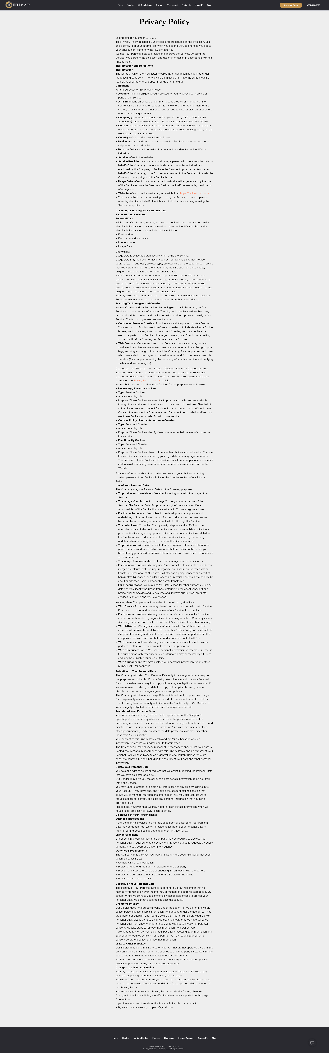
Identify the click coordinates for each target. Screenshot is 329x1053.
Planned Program (185, 1038)
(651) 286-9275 (313, 5)
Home (120, 5)
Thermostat (172, 5)
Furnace (160, 5)
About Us (199, 5)
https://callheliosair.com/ (194, 193)
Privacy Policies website (147, 380)
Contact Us (186, 5)
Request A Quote (291, 5)
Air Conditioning (145, 5)
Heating (130, 5)
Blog (209, 5)
